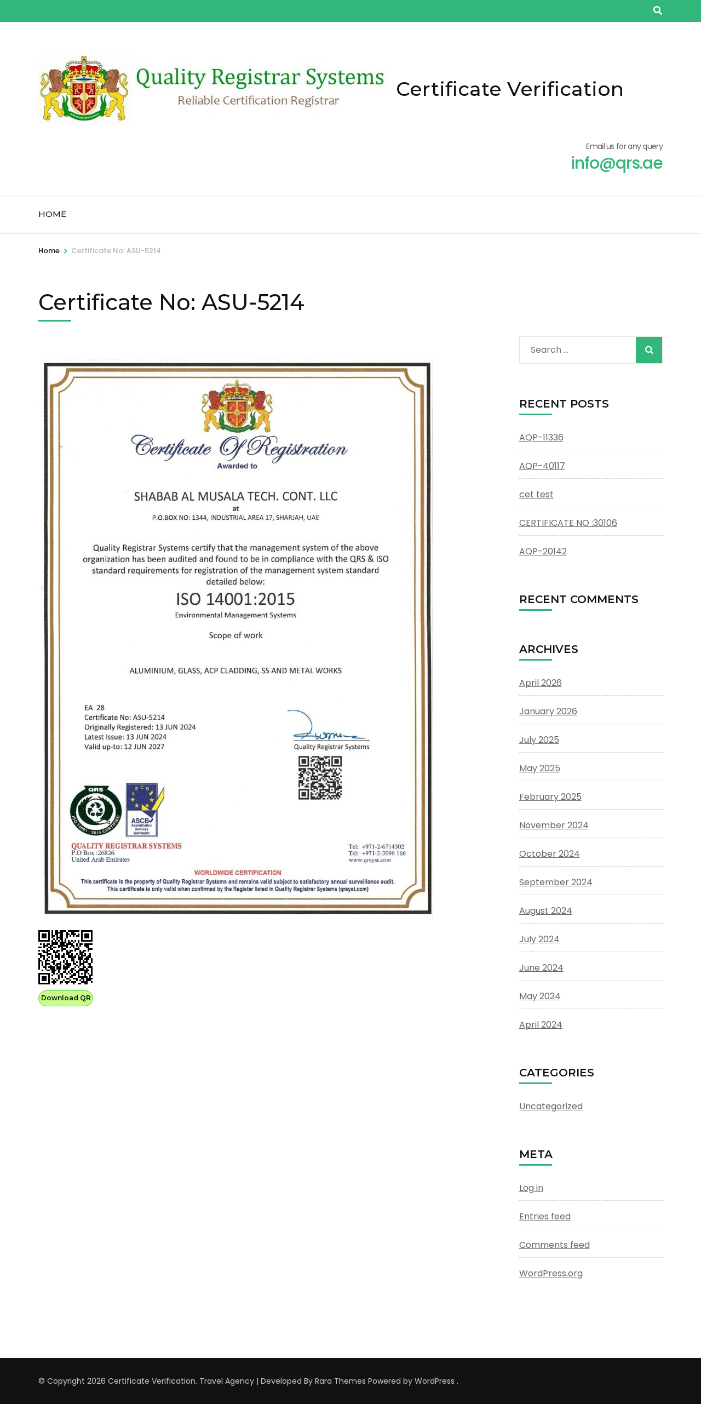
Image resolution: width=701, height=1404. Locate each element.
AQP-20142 (543, 551)
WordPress (435, 1381)
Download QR (66, 998)
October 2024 (549, 853)
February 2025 (550, 796)
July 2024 (539, 939)
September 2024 (556, 882)
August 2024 (545, 910)
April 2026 (540, 683)
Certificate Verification (510, 89)
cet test (536, 494)
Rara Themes (340, 1381)
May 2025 (539, 768)
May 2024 (540, 996)
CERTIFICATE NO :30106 (568, 523)
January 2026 (548, 711)
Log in (531, 1188)
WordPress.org (551, 1273)
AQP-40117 (542, 466)
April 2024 (540, 1024)
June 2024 (541, 967)
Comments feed (554, 1245)
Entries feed (545, 1216)
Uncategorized (551, 1106)
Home (52, 214)
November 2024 (554, 825)
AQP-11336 (541, 437)
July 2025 (539, 739)
